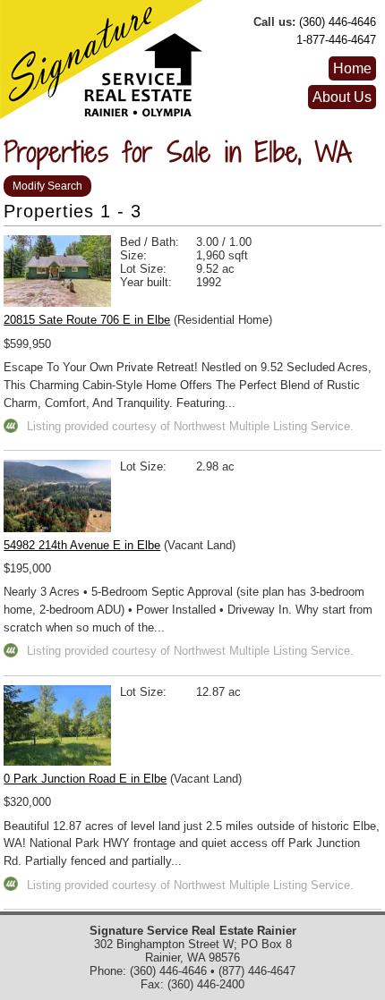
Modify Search (47, 186)
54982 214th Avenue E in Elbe (82, 545)
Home (352, 68)
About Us (342, 97)
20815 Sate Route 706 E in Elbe (87, 319)
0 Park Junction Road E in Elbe (85, 778)
